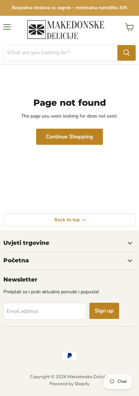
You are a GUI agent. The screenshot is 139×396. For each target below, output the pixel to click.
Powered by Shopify (69, 384)
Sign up (104, 311)
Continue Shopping (69, 136)
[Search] (126, 53)
